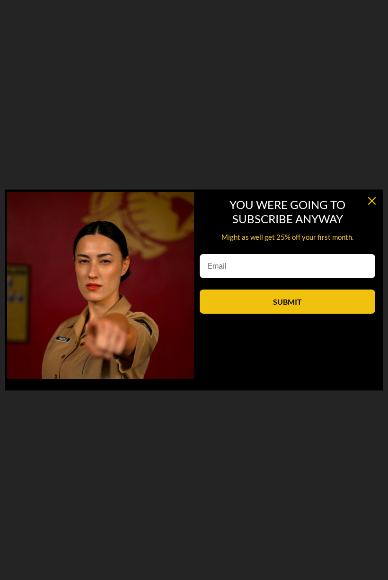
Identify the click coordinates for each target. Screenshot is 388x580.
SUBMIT (287, 301)
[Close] (372, 201)
